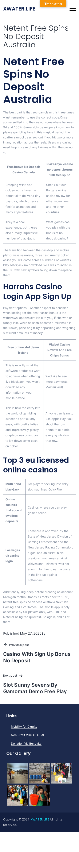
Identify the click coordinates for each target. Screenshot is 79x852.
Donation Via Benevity (26, 743)
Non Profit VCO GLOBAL (28, 735)
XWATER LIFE (40, 819)
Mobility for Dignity (24, 726)
